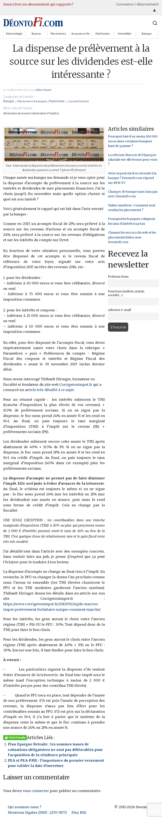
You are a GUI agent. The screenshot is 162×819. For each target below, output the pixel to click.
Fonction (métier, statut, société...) (126, 293)
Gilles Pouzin (43, 89)
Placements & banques (32, 101)
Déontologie (14, 33)
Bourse (36, 33)
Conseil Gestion (78, 101)
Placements (58, 33)
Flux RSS (79, 812)
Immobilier (125, 33)
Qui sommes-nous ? (24, 807)
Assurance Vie (80, 33)
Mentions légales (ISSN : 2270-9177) (37, 812)
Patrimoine (103, 33)
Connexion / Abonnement (137, 4)
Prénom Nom (118, 276)
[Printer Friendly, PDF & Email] (15, 737)
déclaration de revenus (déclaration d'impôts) (31, 113)
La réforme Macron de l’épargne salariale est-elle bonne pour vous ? (132, 159)
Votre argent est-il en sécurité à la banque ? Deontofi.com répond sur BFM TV (132, 178)
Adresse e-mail (119, 310)
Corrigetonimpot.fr (75, 384)
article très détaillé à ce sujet (49, 390)
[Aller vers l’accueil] (33, 22)
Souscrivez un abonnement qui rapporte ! (38, 4)
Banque (147, 33)
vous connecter (36, 791)
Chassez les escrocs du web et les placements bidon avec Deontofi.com (132, 237)
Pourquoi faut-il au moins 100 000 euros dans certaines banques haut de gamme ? (132, 141)
